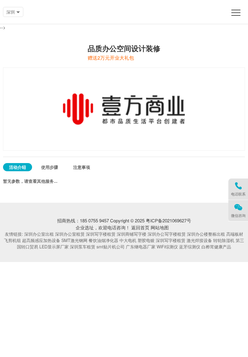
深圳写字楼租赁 (101, 234)
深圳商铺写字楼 (131, 234)
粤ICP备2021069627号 (168, 220)
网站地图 (160, 227)
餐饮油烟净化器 (103, 240)
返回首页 (140, 227)
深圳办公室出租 (39, 234)
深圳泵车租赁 (82, 247)
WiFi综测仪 (167, 247)
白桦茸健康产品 (216, 247)
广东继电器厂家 (140, 247)
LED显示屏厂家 (54, 247)
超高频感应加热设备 (41, 240)
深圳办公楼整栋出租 (206, 234)
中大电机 (127, 240)
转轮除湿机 (223, 240)
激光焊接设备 (199, 240)
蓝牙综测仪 (189, 247)
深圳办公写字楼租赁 (167, 234)
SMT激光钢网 (74, 240)
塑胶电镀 (146, 240)
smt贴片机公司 (110, 247)
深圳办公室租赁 (70, 234)
